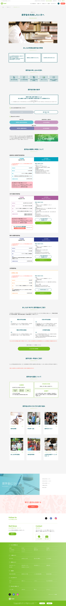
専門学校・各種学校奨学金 (22, 128)
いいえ (21, 112)
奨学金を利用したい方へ (46, 478)
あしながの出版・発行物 (49, 580)
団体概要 (56, 594)
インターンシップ (11, 551)
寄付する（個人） (11, 558)
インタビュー (35, 580)
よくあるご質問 (11, 589)
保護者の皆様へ (45, 485)
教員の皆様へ (44, 487)
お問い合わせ (59, 0)
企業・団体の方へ (55, 0)
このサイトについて (50, 594)
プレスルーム (23, 551)
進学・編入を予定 (46, 112)
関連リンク (35, 589)
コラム (10, 582)
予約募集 (21, 159)
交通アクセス (48, 549)
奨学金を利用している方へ (46, 481)
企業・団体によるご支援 (25, 558)
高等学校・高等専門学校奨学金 (21, 122)
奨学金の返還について (46, 483)
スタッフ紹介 (23, 549)
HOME (3, 7)
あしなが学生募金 (48, 558)
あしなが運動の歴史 (11, 549)
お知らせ (10, 580)
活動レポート (23, 580)
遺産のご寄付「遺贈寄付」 (37, 558)
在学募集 (46, 159)
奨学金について (9, 7)
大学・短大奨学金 (46, 122)
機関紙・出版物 (36, 549)
